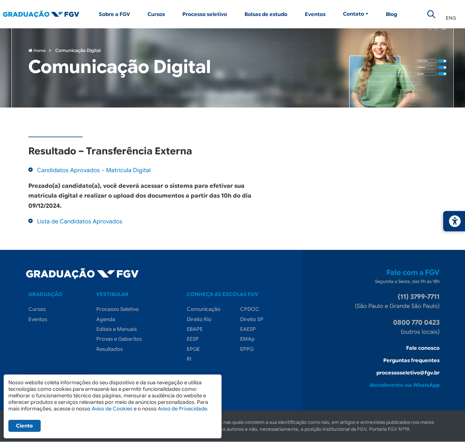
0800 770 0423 (416, 323)
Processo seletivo (204, 14)
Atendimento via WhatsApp (404, 385)
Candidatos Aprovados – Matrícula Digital (94, 170)
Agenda (105, 319)
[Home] (46, 14)
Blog (391, 14)
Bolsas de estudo (265, 14)
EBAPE (195, 329)
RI (189, 359)
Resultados (109, 349)
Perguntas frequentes (411, 360)
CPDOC (249, 309)
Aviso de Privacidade (182, 408)
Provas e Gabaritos (119, 339)
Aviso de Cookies (112, 408)
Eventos (315, 14)
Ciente (24, 425)
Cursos (156, 14)
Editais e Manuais (116, 329)
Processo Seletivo (117, 309)
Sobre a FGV (114, 14)
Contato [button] (353, 14)
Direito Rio (199, 319)
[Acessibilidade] (454, 221)
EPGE (193, 349)
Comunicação (204, 309)
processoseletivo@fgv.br (408, 372)
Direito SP (251, 319)
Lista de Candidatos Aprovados (79, 221)
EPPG (247, 349)
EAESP (248, 329)
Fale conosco (423, 348)
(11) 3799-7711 (419, 297)
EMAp (247, 339)
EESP (193, 339)
